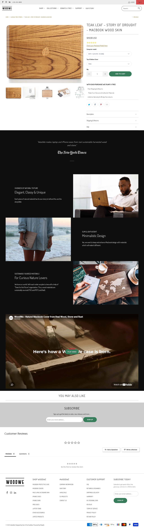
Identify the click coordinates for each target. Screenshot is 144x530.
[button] (42, 8)
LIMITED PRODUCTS (38, 517)
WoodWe (12, 525)
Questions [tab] (23, 454)
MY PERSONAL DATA (92, 500)
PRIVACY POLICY (91, 512)
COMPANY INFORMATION (66, 484)
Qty (88, 69)
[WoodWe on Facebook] (3, 2)
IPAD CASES (36, 504)
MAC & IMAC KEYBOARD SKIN (41, 492)
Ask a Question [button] (112, 450)
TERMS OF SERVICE (92, 508)
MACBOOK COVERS (38, 488)
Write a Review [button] (131, 450)
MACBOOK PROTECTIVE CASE (41, 484)
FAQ (88, 484)
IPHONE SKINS (36, 500)
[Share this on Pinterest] (101, 104)
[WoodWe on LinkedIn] (9, 2)
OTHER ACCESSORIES (39, 512)
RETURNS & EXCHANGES (93, 488)
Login (132, 2)
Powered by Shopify (38, 525)
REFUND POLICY (91, 517)
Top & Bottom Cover (92, 59)
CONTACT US (63, 500)
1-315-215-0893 (17, 2)
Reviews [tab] (9, 454)
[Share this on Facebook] (95, 104)
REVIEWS (89, 504)
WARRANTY (90, 496)
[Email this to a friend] (107, 104)
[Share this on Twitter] (89, 104)
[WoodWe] (7, 8)
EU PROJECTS (64, 496)
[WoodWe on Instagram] (6, 2)
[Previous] (7, 51)
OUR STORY (63, 488)
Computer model (91, 49)
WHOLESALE (63, 492)
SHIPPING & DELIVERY (93, 492)
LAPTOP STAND (37, 508)
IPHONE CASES (37, 496)
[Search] (139, 8)
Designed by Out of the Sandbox (24, 525)
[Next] (82, 51)
